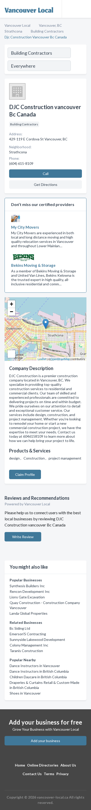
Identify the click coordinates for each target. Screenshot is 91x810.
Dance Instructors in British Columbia (39, 671)
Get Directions (45, 184)
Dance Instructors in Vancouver (35, 666)
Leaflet (42, 359)
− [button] (11, 311)
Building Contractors (47, 31)
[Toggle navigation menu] (84, 9)
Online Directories (42, 765)
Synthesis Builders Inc (27, 586)
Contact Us (32, 774)
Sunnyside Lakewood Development (37, 639)
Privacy (62, 774)
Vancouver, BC (50, 25)
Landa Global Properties (29, 613)
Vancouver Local (17, 25)
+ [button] (11, 304)
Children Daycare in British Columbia (38, 677)
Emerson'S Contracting (28, 634)
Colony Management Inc (29, 645)
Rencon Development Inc (30, 591)
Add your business (45, 741)
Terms (49, 774)
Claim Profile (25, 474)
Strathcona (13, 31)
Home (20, 765)
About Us (68, 765)
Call (46, 173)
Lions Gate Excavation (27, 597)
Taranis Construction (26, 651)
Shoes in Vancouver (25, 693)
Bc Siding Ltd (20, 628)
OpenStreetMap (60, 359)
